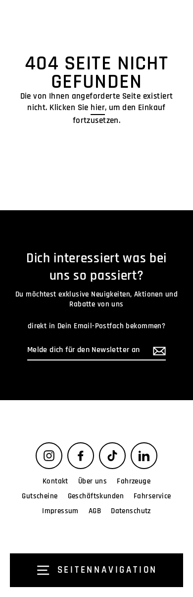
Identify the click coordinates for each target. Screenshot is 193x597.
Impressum (60, 511)
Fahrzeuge (133, 481)
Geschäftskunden (96, 496)
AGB (95, 511)
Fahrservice (152, 496)
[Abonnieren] (158, 350)
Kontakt (55, 481)
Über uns (92, 481)
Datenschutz (131, 511)
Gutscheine (39, 496)
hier (98, 107)
